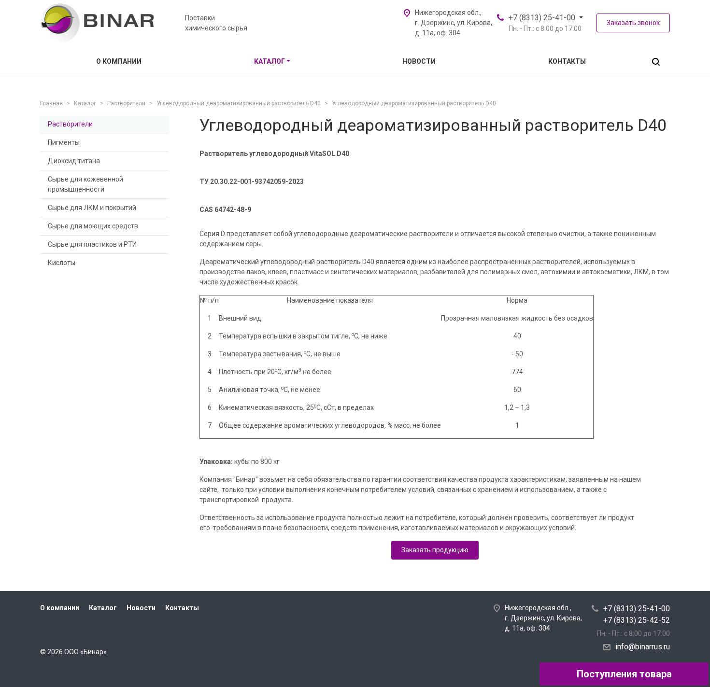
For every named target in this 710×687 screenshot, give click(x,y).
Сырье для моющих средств (93, 226)
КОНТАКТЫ (567, 61)
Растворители (70, 124)
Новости (141, 608)
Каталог (103, 608)
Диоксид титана (74, 161)
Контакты (182, 608)
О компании (59, 608)
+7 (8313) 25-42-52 (636, 620)
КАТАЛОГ (269, 61)
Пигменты (64, 142)
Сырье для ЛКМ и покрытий (92, 207)
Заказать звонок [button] (633, 23)
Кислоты (61, 262)
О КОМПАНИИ (119, 61)
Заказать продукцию (435, 550)
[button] (656, 61)
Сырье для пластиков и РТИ (92, 244)
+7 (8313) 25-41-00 (542, 17)
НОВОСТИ (419, 61)
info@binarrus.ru (642, 646)
